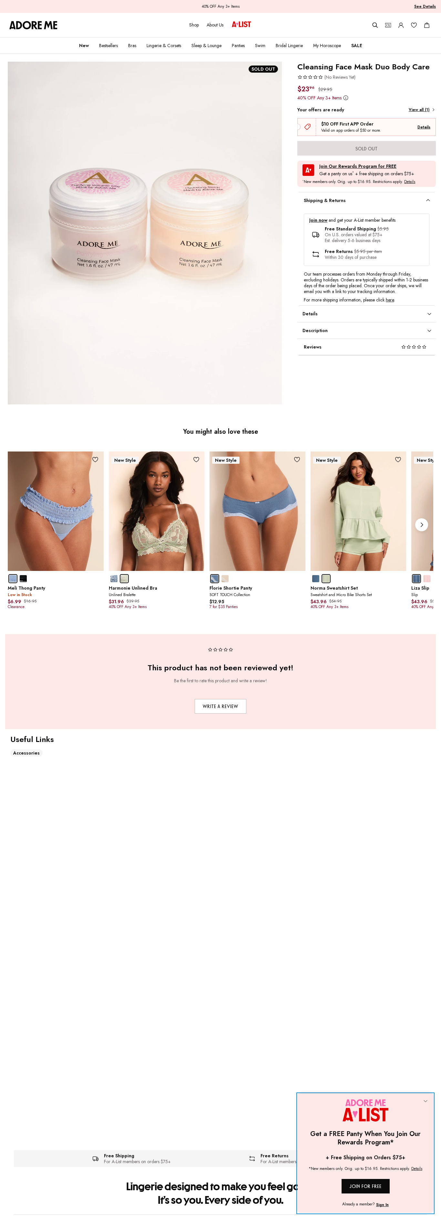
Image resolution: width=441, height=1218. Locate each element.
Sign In (382, 1205)
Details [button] (409, 182)
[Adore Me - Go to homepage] (33, 25)
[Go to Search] (375, 25)
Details (423, 127)
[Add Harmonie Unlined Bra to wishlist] (196, 459)
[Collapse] (425, 1101)
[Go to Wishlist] (413, 25)
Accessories (26, 753)
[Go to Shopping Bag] (426, 25)
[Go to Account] (401, 25)
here (390, 300)
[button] (326, 77)
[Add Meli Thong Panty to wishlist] (95, 459)
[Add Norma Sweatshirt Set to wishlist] (398, 459)
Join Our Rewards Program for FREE (357, 166)
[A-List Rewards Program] (241, 24)
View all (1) (419, 110)
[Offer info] (346, 98)
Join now (318, 220)
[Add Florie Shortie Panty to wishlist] (297, 459)
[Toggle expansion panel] (428, 200)
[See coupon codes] (388, 25)
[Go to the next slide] (421, 524)
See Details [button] (425, 6)
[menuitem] (84, 45)
